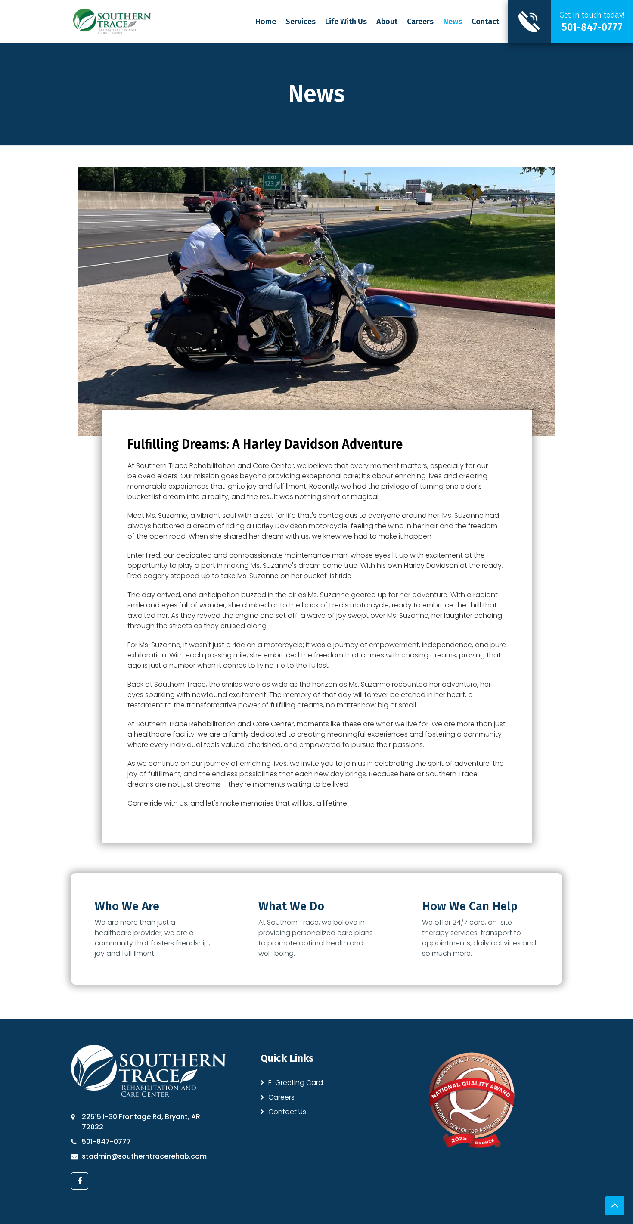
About (386, 21)
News (452, 21)
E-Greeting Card (295, 1083)
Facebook (79, 1181)
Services (300, 21)
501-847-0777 (106, 1142)
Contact (485, 21)
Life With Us (346, 21)
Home (265, 21)
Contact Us (287, 1112)
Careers (420, 21)
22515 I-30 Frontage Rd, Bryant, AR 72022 (141, 1122)
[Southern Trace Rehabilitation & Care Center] (112, 21)
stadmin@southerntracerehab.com (144, 1156)
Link (570, 21)
